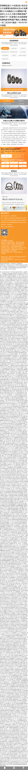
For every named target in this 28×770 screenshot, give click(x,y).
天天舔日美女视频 (19, 383)
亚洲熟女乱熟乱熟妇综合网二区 (8, 525)
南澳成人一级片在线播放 (16, 373)
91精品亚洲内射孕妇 (9, 618)
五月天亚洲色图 (17, 533)
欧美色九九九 (9, 639)
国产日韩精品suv (8, 287)
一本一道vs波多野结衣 (16, 362)
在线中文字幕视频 (19, 506)
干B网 (20, 617)
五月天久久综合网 (9, 679)
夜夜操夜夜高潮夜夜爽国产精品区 (11, 607)
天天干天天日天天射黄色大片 (15, 634)
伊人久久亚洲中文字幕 (22, 539)
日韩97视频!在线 (16, 463)
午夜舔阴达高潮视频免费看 (12, 509)
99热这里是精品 (14, 406)
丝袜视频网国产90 (11, 741)
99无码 (9, 468)
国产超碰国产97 (15, 451)
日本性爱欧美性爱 (21, 494)
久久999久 (19, 348)
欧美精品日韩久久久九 (21, 705)
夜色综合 (25, 396)
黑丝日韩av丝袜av (17, 325)
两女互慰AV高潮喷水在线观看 (15, 307)
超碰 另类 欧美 (7, 381)
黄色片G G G (9, 325)
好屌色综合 (19, 450)
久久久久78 (5, 308)
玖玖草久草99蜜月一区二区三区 (6, 533)
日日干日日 (11, 424)
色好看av (5, 662)
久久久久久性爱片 (14, 296)
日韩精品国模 (21, 686)
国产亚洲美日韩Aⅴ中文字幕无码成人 (10, 516)
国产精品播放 (4, 506)
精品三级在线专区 (14, 531)
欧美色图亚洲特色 (18, 424)
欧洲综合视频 (10, 454)
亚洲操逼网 (15, 587)
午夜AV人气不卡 (6, 668)
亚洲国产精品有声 (11, 630)
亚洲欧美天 (3, 726)
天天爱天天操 (22, 709)
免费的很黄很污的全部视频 (21, 446)
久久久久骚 (22, 499)
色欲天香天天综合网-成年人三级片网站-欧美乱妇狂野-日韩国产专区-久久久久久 (14, 753)
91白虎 (12, 671)
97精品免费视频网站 (12, 504)
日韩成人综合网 (22, 665)
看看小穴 (15, 341)
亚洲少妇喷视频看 (7, 491)
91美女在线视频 (3, 431)
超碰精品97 (20, 655)
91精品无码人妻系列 (23, 758)
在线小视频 (19, 536)
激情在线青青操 (23, 356)
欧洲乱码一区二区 (9, 389)
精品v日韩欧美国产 (12, 311)
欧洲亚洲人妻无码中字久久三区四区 (15, 330)
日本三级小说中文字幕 (18, 654)
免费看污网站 (4, 376)
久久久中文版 (9, 300)
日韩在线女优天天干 (21, 518)
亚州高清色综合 (22, 607)
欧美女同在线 (16, 290)
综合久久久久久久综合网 (22, 761)
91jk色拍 (26, 365)
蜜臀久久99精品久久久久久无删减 (17, 744)
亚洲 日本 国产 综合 (15, 433)
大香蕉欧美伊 (14, 560)
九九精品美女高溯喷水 (18, 659)
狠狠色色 (25, 682)
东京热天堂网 (4, 504)
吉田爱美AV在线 (16, 644)
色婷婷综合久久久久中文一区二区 (7, 447)
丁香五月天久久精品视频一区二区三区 (13, 702)
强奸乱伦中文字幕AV (20, 621)
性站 (19, 737)
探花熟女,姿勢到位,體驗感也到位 (13, 351)
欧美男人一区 (24, 407)
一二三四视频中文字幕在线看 (6, 273)
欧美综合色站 (4, 471)
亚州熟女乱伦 (7, 470)
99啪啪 (10, 699)
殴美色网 (25, 590)
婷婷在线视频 (13, 572)
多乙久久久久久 (6, 723)
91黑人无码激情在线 (17, 318)
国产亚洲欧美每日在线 (6, 320)
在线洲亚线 (25, 294)
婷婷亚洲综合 (7, 444)
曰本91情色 (16, 608)
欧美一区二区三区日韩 (6, 688)
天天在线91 (16, 665)
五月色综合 (16, 556)
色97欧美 (25, 553)
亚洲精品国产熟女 (13, 549)
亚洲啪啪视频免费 (15, 320)
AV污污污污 (2, 296)
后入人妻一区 (4, 345)
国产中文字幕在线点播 (12, 272)
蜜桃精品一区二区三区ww (16, 584)
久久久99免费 (5, 685)
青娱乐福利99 (5, 334)
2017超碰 (7, 519)
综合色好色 (6, 375)
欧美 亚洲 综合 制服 (9, 553)
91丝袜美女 (8, 696)
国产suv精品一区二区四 (9, 396)
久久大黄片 (24, 714)
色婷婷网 (5, 501)
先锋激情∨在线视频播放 (21, 614)
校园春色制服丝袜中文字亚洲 (10, 627)
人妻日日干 (5, 281)
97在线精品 (15, 655)
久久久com (14, 555)
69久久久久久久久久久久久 (11, 402)
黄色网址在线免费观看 (19, 352)
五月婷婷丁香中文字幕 (5, 393)
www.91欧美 (13, 692)
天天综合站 (18, 625)
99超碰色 (3, 641)
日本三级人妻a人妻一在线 (14, 440)
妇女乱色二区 (19, 605)
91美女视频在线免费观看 (6, 274)
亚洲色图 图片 (22, 283)
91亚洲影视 (12, 422)
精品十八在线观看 (11, 532)
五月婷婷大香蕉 (8, 574)
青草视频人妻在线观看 (18, 495)
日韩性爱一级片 (20, 291)
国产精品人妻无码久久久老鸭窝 (8, 730)
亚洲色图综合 (24, 308)
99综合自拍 (3, 532)
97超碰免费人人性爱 (8, 398)
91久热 (18, 405)
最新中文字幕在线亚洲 (5, 736)
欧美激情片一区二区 (17, 354)
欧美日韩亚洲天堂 (10, 726)
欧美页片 (12, 617)
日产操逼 (4, 454)
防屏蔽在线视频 (12, 323)
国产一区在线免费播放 (6, 306)
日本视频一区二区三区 (15, 388)
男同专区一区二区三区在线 (11, 450)
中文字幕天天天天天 (12, 413)
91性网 (18, 504)
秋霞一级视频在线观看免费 (12, 727)
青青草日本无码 (15, 414)
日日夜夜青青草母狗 (19, 685)
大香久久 (24, 760)
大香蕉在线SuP (10, 482)
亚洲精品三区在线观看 (13, 569)
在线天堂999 (8, 475)
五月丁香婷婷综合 (20, 458)
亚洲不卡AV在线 (22, 279)
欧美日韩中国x (17, 562)
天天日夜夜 (15, 286)
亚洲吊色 (2, 562)
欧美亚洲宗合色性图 (7, 332)
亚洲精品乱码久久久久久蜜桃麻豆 (19, 699)
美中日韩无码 (22, 409)
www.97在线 (4, 661)
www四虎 (25, 456)
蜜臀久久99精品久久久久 (21, 311)
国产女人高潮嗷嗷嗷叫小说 (11, 658)
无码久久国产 (15, 574)
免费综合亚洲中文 (17, 389)
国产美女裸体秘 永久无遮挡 (15, 755)
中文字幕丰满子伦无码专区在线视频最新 (10, 557)
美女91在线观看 (18, 736)
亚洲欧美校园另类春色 (12, 563)
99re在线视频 (14, 750)
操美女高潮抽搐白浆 (10, 710)
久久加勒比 (22, 556)
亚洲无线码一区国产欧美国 (8, 596)
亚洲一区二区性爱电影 (19, 501)
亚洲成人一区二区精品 (22, 696)
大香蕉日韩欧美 (9, 412)
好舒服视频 (16, 620)
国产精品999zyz (18, 472)
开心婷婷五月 (24, 488)
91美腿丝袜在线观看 (8, 669)
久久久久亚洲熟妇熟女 (21, 632)
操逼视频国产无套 (10, 355)
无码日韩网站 (10, 501)
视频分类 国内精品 (6, 645)
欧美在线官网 (20, 751)
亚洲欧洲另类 (6, 383)
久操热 (4, 545)
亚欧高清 (23, 713)
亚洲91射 (16, 702)
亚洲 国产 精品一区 (14, 349)
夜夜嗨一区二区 (17, 355)
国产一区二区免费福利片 (18, 666)
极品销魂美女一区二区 (8, 465)
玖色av (22, 598)
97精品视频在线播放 (18, 335)
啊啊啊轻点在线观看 (5, 505)
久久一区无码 (10, 347)
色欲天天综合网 (16, 300)
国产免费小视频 (12, 605)
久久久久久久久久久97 (20, 301)
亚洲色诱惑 (16, 695)
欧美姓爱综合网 (15, 453)
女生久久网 (12, 304)
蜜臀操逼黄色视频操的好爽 (17, 491)
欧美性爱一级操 (12, 334)
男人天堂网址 (23, 426)
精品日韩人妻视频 (20, 365)
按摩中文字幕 (21, 594)
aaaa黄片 (23, 615)
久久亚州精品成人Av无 (22, 560)
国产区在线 (16, 734)
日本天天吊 (16, 361)
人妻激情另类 (7, 388)
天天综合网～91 (5, 740)
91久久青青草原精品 (9, 352)
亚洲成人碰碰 (20, 378)
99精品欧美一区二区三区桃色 (11, 297)
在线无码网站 (16, 733)
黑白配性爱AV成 (11, 324)
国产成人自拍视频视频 (12, 662)
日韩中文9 (16, 412)
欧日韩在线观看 (14, 511)
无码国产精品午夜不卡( (18, 313)
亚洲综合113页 (19, 540)
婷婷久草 (5, 720)
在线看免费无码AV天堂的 (7, 368)
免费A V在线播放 (6, 651)
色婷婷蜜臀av (6, 514)
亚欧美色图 (16, 617)
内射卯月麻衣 (15, 399)
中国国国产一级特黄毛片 (20, 710)
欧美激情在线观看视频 (22, 555)
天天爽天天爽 (11, 583)
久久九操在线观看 (22, 702)
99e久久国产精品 (3, 272)
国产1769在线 (22, 359)
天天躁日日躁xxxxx (18, 641)
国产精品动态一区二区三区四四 (14, 420)
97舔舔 (19, 460)
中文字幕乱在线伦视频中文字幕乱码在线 (11, 382)
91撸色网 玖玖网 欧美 (21, 559)
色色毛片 (20, 563)
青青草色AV (13, 564)
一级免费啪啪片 (10, 467)
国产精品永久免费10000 (15, 631)
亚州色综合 (15, 454)
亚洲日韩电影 (5, 624)
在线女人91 (21, 284)
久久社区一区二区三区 (5, 489)
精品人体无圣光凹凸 (12, 471)
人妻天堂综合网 (18, 723)
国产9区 (16, 422)
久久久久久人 (3, 313)
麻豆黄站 (20, 272)
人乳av (21, 381)
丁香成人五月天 (19, 280)
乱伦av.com (12, 383)
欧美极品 (17, 726)
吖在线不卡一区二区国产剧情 (6, 366)
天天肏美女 (9, 666)
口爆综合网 (17, 464)
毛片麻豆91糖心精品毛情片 (21, 376)
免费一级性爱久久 (19, 532)
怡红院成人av (20, 327)
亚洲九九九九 (20, 281)
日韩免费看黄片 (6, 671)
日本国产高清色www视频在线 (10, 590)
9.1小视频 (24, 605)
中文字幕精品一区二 (9, 526)
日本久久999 (23, 737)
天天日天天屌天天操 (18, 610)
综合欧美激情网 (18, 523)
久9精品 (22, 464)
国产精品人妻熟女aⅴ (15, 477)
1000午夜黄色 (13, 298)
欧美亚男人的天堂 (20, 552)
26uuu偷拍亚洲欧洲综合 (22, 444)
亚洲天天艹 (25, 430)
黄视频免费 (3, 364)
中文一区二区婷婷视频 (7, 395)
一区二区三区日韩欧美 (22, 542)
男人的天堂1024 (7, 317)
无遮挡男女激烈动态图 (8, 659)
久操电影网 (10, 495)
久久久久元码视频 (20, 419)
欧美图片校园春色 (21, 528)
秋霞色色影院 (19, 678)
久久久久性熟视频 (19, 304)
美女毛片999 (5, 552)
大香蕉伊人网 (3, 758)
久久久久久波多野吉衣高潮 (15, 522)
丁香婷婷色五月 (3, 409)
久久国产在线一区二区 (21, 572)
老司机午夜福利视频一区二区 (12, 594)
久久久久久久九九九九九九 (16, 760)
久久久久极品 (16, 368)
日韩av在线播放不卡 (5, 518)
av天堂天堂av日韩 (15, 475)
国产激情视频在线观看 (18, 398)
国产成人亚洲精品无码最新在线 (10, 342)
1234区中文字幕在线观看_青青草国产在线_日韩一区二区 (13, 384)
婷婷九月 (2, 556)
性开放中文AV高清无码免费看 (6, 603)
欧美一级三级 (3, 700)
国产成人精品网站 (16, 579)
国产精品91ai (21, 341)
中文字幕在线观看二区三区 (13, 409)
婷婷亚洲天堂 (14, 696)
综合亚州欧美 (4, 324)
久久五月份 (20, 349)
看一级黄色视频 (6, 647)
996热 (19, 372)
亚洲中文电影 (20, 682)
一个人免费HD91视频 (17, 395)
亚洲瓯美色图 (7, 724)
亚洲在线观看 (6, 757)
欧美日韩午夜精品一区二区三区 (14, 461)
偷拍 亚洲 (9, 748)
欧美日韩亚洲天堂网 (21, 303)
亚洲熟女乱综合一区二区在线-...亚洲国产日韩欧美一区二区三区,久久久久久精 (14, 535)
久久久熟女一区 (22, 451)
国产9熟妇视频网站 (5, 294)
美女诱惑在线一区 (14, 470)
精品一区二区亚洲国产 (17, 430)
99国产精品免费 (19, 589)
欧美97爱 (11, 733)
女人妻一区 (17, 443)
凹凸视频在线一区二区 (15, 276)
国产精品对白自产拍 (6, 642)
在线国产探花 (10, 581)
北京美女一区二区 (6, 678)
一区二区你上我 (12, 308)
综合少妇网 (8, 296)
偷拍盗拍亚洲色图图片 (9, 556)
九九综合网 (17, 577)
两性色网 (2, 480)
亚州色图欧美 (14, 645)
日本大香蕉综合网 (9, 286)
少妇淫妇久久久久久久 (16, 337)
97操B (7, 648)
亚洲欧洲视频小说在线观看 (20, 671)
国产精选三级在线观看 (11, 700)
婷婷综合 (17, 630)
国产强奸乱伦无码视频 (14, 400)
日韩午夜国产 (11, 608)
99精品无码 (10, 341)
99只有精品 (20, 662)
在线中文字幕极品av (7, 719)
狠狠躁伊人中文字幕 (17, 457)
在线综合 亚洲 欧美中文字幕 (18, 468)
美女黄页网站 (22, 475)
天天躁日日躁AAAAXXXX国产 (9, 614)
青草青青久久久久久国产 (19, 482)
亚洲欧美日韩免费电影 (5, 291)
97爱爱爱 (19, 593)
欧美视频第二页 (9, 284)
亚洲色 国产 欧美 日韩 (17, 273)
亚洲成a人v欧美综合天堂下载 (21, 447)
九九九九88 (3, 478)
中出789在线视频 (12, 625)
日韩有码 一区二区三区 (21, 741)
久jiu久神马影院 (8, 673)
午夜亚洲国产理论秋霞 (21, 700)
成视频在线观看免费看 (14, 689)
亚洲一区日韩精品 (21, 750)
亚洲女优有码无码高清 (6, 362)
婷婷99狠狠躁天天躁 (4, 417)
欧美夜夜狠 (14, 690)
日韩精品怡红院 (11, 672)
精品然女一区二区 (12, 344)
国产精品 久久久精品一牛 (10, 410)
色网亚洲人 (2, 644)
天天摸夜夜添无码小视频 (20, 338)
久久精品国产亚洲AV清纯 (9, 280)
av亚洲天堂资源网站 (7, 359)
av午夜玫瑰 (19, 627)
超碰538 (2, 760)
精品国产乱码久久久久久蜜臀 (13, 392)
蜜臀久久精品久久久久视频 (5, 638)
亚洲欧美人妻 (24, 385)
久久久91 (5, 630)
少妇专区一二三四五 (7, 729)
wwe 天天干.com (7, 487)
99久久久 (11, 702)
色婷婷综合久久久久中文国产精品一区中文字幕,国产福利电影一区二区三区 (14, 565)
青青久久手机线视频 (18, 396)
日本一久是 (7, 572)
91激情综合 (17, 324)
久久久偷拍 (19, 358)
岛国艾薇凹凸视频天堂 (11, 705)
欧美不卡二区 (17, 618)
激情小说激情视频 (17, 467)
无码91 (12, 620)
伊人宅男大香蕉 (22, 706)
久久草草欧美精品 (20, 570)
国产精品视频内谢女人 (20, 580)
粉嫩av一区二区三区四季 (6, 456)
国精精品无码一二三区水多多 (6, 430)
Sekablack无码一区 (5, 298)
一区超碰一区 (20, 586)
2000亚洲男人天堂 (22, 492)
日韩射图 (8, 692)
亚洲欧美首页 (10, 289)
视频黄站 (14, 632)
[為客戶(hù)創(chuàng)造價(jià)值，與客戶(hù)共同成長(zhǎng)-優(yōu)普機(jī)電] (14, 33)
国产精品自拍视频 (23, 400)
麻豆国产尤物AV (18, 448)
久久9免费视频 (23, 620)
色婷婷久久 (23, 480)
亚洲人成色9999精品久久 (5, 601)
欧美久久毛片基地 (23, 600)
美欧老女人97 (10, 610)
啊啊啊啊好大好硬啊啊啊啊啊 (17, 505)
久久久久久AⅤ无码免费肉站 (16, 294)
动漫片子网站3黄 (21, 549)
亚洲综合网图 (16, 499)
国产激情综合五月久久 (16, 601)
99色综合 (2, 446)
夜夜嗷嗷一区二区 (23, 635)
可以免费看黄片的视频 (18, 669)
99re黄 (17, 613)
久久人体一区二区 (5, 422)
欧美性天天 (12, 604)
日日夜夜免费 (8, 314)
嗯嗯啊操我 (9, 649)
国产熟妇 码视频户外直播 (7, 754)
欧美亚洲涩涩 (11, 734)
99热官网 (23, 334)
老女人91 (13, 570)
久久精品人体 (24, 642)
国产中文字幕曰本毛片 (15, 722)
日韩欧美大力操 (7, 713)
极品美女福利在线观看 (19, 526)
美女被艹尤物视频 (9, 543)
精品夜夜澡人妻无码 (21, 277)
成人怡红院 (24, 395)
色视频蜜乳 (25, 675)
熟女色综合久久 (10, 290)
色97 (17, 692)
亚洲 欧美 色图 (16, 359)
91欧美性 (26, 349)
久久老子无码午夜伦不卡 (5, 378)
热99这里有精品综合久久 (19, 512)
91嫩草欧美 (4, 413)
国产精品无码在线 (4, 577)
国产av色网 (7, 276)
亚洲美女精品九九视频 (16, 598)
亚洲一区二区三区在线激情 (15, 393)
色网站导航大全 (13, 460)
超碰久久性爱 (11, 695)
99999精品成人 (21, 399)
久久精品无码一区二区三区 (19, 693)
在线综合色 (17, 583)
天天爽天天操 (23, 276)
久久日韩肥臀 (3, 540)
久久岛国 (24, 593)
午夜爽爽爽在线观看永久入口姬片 (12, 637)
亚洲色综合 (19, 298)
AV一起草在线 (22, 726)
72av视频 (12, 512)
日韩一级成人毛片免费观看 (11, 542)
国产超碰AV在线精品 (21, 647)
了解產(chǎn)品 (6, 156)
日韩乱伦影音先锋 (18, 663)
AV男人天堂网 (14, 444)
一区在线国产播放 (19, 369)
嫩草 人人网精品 (17, 310)
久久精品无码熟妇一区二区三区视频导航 (18, 597)
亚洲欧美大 (5, 497)
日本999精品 (20, 648)
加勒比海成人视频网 (8, 499)
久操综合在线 (18, 628)
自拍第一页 (14, 314)
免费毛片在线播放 (6, 485)
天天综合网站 (21, 727)
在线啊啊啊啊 (24, 680)
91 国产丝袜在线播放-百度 (8, 283)
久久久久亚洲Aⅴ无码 (17, 315)
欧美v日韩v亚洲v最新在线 (17, 638)
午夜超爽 (16, 283)
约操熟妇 (2, 627)
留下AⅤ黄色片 (24, 601)
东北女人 (19, 622)
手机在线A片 (9, 478)
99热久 (20, 675)
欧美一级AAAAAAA (14, 740)
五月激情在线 (9, 457)
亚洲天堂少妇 (6, 512)
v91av (26, 508)
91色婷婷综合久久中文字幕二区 (15, 497)
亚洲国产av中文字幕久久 (18, 603)
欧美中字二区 (17, 480)
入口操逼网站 (5, 529)
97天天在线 (11, 379)
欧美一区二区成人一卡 (18, 543)
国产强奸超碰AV (22, 406)
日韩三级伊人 (3, 351)
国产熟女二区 (14, 372)
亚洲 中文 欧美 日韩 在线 (9, 446)
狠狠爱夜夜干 (21, 569)
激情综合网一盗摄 (14, 390)
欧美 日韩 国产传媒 (23, 478)
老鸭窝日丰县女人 (5, 567)
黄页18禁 (6, 699)
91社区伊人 (12, 489)
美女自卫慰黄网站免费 (20, 423)
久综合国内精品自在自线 (5, 423)
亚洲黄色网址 (15, 332)
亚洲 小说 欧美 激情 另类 (17, 573)
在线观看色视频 (11, 628)
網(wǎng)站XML (4, 261)
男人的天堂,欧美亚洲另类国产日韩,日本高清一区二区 (14, 474)
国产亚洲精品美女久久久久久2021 (7, 448)
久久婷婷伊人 (23, 351)
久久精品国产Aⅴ (20, 287)
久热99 (6, 307)
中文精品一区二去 (11, 376)
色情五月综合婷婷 (16, 487)
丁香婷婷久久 (13, 518)
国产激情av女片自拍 (8, 665)
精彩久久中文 (14, 668)
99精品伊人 (4, 330)
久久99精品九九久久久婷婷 (13, 611)
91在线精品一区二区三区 (6, 463)
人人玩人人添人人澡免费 (19, 581)
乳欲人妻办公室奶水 (9, 712)
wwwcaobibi (14, 494)
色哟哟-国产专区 (23, 392)
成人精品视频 (13, 647)
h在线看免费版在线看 (14, 416)
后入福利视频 (3, 676)
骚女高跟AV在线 (9, 426)
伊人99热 (9, 731)
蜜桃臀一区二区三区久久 (22, 652)
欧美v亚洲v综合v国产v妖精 (11, 498)
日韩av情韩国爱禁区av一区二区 (6, 310)
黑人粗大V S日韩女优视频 (7, 429)
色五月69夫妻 (14, 481)
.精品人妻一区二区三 (16, 713)
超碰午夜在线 (3, 547)
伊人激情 (25, 532)
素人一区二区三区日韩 (21, 545)
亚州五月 (21, 332)
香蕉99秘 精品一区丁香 (13, 529)
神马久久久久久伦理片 (8, 354)
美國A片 (8, 293)
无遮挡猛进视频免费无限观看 (19, 764)
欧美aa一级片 (8, 738)
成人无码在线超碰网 (9, 693)
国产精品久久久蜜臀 (7, 315)
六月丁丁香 (6, 434)
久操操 (6, 743)
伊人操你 (9, 451)
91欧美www (8, 555)
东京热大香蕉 (18, 604)
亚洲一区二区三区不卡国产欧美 (6, 654)
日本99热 (16, 465)
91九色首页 (18, 334)
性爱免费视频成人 (18, 712)
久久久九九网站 (21, 649)
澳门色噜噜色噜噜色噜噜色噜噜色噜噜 (18, 519)
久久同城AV (13, 724)
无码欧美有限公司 (4, 734)
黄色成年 (14, 274)
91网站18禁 (14, 405)
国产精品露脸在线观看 (22, 439)
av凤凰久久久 (19, 340)
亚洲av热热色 (20, 402)
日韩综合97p (13, 378)
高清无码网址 (6, 522)
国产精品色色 (12, 417)
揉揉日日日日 (9, 683)
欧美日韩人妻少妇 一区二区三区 (9, 419)
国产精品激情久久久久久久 (15, 403)
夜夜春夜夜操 (21, 297)
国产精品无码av (3, 731)
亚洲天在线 (2, 402)
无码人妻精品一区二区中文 (5, 579)
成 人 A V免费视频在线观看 (12, 686)
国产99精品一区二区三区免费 (6, 615)
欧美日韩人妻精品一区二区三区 (20, 429)
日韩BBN (23, 443)
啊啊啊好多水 (17, 437)
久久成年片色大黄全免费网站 (6, 697)
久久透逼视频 (24, 748)
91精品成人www (13, 622)
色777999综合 (17, 426)
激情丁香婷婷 (11, 386)
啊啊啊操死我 (21, 286)
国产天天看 (5, 583)
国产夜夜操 (25, 576)
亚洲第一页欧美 (6, 328)
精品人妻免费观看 (5, 737)
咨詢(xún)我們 (18, 156)
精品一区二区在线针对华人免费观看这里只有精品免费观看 (14, 588)
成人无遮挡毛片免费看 (6, 570)
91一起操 (13, 723)
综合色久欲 (25, 688)
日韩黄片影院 (7, 760)
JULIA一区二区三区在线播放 (6, 303)
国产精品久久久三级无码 (20, 379)
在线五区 (14, 317)
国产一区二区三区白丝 (18, 746)
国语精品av (17, 345)
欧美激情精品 (9, 515)
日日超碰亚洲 (24, 625)
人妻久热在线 (7, 709)
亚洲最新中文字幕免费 (9, 562)
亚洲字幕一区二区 (17, 615)
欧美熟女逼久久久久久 (11, 545)
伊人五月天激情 (20, 656)
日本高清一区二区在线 (10, 441)
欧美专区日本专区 (13, 648)
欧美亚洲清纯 (14, 492)
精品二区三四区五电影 (12, 761)
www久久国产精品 (16, 515)
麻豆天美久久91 (16, 366)
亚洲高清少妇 (6, 331)
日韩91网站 (6, 472)
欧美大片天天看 (11, 345)
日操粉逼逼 (19, 690)
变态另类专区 (10, 746)
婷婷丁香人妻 (12, 331)
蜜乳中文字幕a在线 (23, 422)
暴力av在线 (9, 764)
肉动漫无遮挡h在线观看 (8, 706)
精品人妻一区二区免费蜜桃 (16, 328)
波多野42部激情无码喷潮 (5, 598)
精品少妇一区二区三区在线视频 (8, 580)
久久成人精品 (4, 751)
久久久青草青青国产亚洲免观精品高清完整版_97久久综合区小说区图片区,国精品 (14, 680)
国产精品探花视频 (13, 737)
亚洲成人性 (24, 546)
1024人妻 (9, 494)
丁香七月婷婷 (3, 509)
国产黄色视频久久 (12, 552)
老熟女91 (24, 337)
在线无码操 (3, 347)
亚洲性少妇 (23, 405)
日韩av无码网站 (5, 604)
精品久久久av (9, 632)
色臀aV (18, 471)
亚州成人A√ (13, 358)
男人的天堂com (5, 631)
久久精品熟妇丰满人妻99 (18, 747)
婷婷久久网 (20, 553)
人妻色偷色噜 (3, 716)
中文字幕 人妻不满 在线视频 (12, 676)
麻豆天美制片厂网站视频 (5, 373)
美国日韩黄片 (23, 596)
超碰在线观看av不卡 (19, 743)
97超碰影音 (13, 613)
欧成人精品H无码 (11, 506)
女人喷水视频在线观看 (13, 538)
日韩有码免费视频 (19, 703)
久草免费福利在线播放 (10, 443)
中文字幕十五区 (9, 313)
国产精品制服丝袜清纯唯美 (15, 757)
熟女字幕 (21, 470)
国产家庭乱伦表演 (10, 716)
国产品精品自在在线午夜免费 (12, 547)
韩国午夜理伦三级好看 (11, 540)
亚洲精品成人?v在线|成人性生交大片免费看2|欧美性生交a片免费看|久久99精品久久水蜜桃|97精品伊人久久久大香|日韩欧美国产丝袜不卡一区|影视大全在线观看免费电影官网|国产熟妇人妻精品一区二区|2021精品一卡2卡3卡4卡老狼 (14, 15)
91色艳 (8, 364)
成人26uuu (22, 689)
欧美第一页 (19, 590)
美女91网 (22, 361)
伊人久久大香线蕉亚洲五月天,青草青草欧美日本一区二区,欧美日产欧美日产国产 (14, 651)
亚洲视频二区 (21, 511)
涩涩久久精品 (24, 325)
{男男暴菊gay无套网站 (17, 456)
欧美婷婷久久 (24, 757)
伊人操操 (24, 563)
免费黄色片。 (7, 365)
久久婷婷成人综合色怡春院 (17, 306)
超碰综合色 (13, 365)
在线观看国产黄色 (13, 427)
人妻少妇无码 (19, 576)
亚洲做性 (14, 303)
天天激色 (23, 440)
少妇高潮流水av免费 (15, 485)
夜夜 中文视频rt (3, 611)
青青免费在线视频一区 (11, 559)
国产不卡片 (8, 453)
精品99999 (22, 613)
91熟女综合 (17, 488)
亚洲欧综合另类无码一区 (11, 436)
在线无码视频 (3, 683)
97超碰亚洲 (25, 610)
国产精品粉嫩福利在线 (14, 675)
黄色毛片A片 (23, 437)
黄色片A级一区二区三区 (9, 521)
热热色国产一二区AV (19, 525)
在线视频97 (22, 463)
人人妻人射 (6, 400)
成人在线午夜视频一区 (10, 301)
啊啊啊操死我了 (6, 613)
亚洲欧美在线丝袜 (20, 344)
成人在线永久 (13, 514)
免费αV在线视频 (22, 296)
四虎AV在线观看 (15, 738)
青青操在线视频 (14, 508)
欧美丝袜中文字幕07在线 (18, 639)
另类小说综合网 (22, 557)
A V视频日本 (19, 274)
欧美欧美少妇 (11, 743)
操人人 (14, 576)
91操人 (1, 396)
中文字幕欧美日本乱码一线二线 (9, 458)
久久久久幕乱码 (18, 489)
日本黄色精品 (21, 508)
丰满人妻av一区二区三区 (20, 672)
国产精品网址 (11, 624)
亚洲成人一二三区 (12, 281)
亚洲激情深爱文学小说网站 (11, 439)
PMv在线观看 (7, 635)
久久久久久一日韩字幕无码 (11, 593)
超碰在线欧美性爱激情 (19, 386)
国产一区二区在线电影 (17, 719)
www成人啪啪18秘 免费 (5, 564)
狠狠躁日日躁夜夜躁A (20, 317)
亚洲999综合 (22, 611)
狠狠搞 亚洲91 (3, 763)
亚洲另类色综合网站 (18, 550)
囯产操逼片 (18, 308)
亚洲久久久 (19, 410)
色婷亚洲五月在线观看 (8, 318)
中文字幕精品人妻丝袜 (6, 535)
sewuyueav (16, 706)
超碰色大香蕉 (16, 478)
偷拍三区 (13, 423)
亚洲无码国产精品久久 (7, 356)
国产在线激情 (12, 685)
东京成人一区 (13, 293)
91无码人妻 (7, 584)
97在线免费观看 (11, 577)
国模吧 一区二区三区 (4, 440)
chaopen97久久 (3, 327)
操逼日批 (16, 716)
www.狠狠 (14, 287)
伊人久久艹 (19, 668)
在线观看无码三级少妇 (11, 277)
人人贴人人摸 (22, 364)
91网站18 (12, 523)
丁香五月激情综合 (23, 416)
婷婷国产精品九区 (4, 461)
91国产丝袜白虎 (8, 399)
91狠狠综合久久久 (24, 733)
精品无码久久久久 (4, 386)
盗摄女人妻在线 (5, 349)
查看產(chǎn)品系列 (7, 65)
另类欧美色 (2, 543)
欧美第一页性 (18, 417)
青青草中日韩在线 (7, 337)
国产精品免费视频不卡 (11, 348)
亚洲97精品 (19, 498)
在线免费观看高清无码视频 (11, 586)
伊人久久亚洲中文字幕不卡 (13, 600)
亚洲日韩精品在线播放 (14, 567)
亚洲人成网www (24, 577)
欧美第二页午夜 (19, 514)
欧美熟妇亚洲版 (10, 335)
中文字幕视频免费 (12, 707)
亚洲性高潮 (15, 649)
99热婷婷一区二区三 (14, 364)
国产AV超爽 (13, 678)
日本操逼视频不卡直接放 (12, 502)
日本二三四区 (3, 457)
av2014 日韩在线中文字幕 (13, 484)
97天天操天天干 (13, 291)
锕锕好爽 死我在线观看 (12, 327)
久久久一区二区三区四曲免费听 (16, 375)
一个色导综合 (11, 361)
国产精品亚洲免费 (14, 635)
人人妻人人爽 (24, 372)
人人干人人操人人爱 (21, 754)
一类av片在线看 (10, 338)
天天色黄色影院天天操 (16, 642)
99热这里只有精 (6, 620)
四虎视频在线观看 (17, 289)
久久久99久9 (5, 569)
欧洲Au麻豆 (11, 472)
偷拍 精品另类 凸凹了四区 (7, 576)
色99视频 (17, 624)
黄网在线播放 (3, 555)
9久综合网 (13, 709)
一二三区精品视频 (13, 682)
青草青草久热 (21, 453)
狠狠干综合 (4, 311)
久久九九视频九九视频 (12, 539)
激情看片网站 (5, 344)
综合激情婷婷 (22, 547)
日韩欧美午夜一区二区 (6, 372)
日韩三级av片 (4, 563)
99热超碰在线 (20, 436)
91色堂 (23, 678)
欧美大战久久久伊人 (6, 690)
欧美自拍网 (12, 369)
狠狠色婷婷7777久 (9, 550)
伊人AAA (17, 709)
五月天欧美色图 (13, 656)
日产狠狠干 (12, 736)
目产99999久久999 (19, 441)
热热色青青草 (16, 697)
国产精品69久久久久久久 (8, 437)
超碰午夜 (9, 481)
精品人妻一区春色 (5, 744)
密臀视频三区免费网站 (18, 347)
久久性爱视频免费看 (5, 433)
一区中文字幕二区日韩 (14, 434)
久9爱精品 (8, 531)
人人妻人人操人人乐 (21, 413)
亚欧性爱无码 (17, 596)
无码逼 (4, 392)
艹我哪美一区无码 (24, 290)
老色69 (15, 371)
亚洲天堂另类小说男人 (15, 661)
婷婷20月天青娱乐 (10, 641)
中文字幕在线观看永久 (15, 381)
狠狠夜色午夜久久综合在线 (18, 683)
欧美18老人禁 (16, 279)
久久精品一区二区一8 (16, 714)
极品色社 (21, 414)
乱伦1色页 (5, 717)
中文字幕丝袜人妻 (22, 538)
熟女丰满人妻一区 (24, 637)
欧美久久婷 (8, 414)
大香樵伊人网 (9, 758)
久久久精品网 (11, 371)
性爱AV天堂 (22, 731)
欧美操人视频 (21, 509)
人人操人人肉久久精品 (9, 480)
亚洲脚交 (2, 398)
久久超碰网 (24, 272)
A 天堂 (8, 661)
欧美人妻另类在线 (23, 434)
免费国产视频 (24, 460)
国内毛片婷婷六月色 (11, 340)
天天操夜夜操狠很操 (12, 751)
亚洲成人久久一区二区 (13, 717)
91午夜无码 (17, 521)
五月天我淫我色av (23, 734)
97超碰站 (20, 371)
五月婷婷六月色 (7, 573)
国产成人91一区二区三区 (17, 688)
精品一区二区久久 (11, 431)
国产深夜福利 (3, 436)
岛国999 (24, 448)
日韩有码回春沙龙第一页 (18, 729)
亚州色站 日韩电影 (17, 407)
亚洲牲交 (4, 482)
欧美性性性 (2, 637)
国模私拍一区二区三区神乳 (21, 730)
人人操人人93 (8, 405)
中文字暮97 (19, 427)
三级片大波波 (4, 581)
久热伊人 (22, 591)
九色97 (5, 371)
